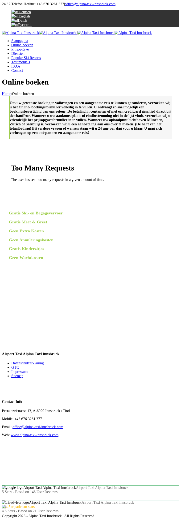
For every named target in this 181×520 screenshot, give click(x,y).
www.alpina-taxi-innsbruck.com (34, 435)
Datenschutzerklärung (27, 363)
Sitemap (17, 376)
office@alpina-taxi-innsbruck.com (90, 4)
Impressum (19, 372)
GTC (15, 367)
